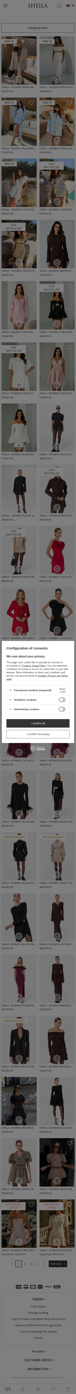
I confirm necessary (38, 734)
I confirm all (38, 723)
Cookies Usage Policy (34, 665)
